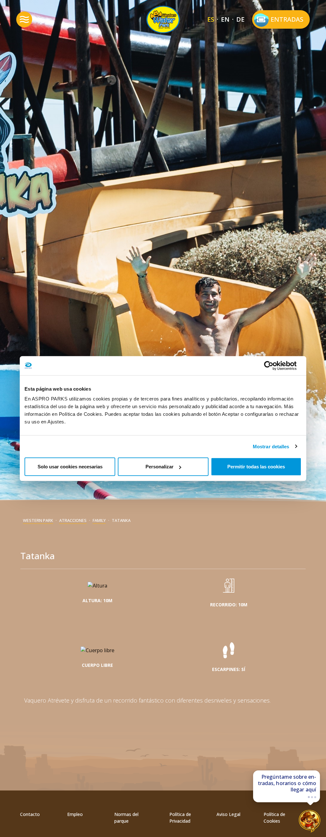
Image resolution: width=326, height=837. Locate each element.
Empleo (75, 814)
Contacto (30, 814)
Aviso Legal (228, 814)
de (240, 19)
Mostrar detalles (271, 446)
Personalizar (159, 466)
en (225, 19)
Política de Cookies (274, 817)
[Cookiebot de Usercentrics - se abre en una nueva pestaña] (273, 365)
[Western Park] (163, 19)
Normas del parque (126, 817)
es (210, 19)
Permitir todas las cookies (256, 466)
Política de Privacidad (180, 817)
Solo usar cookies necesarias (70, 466)
